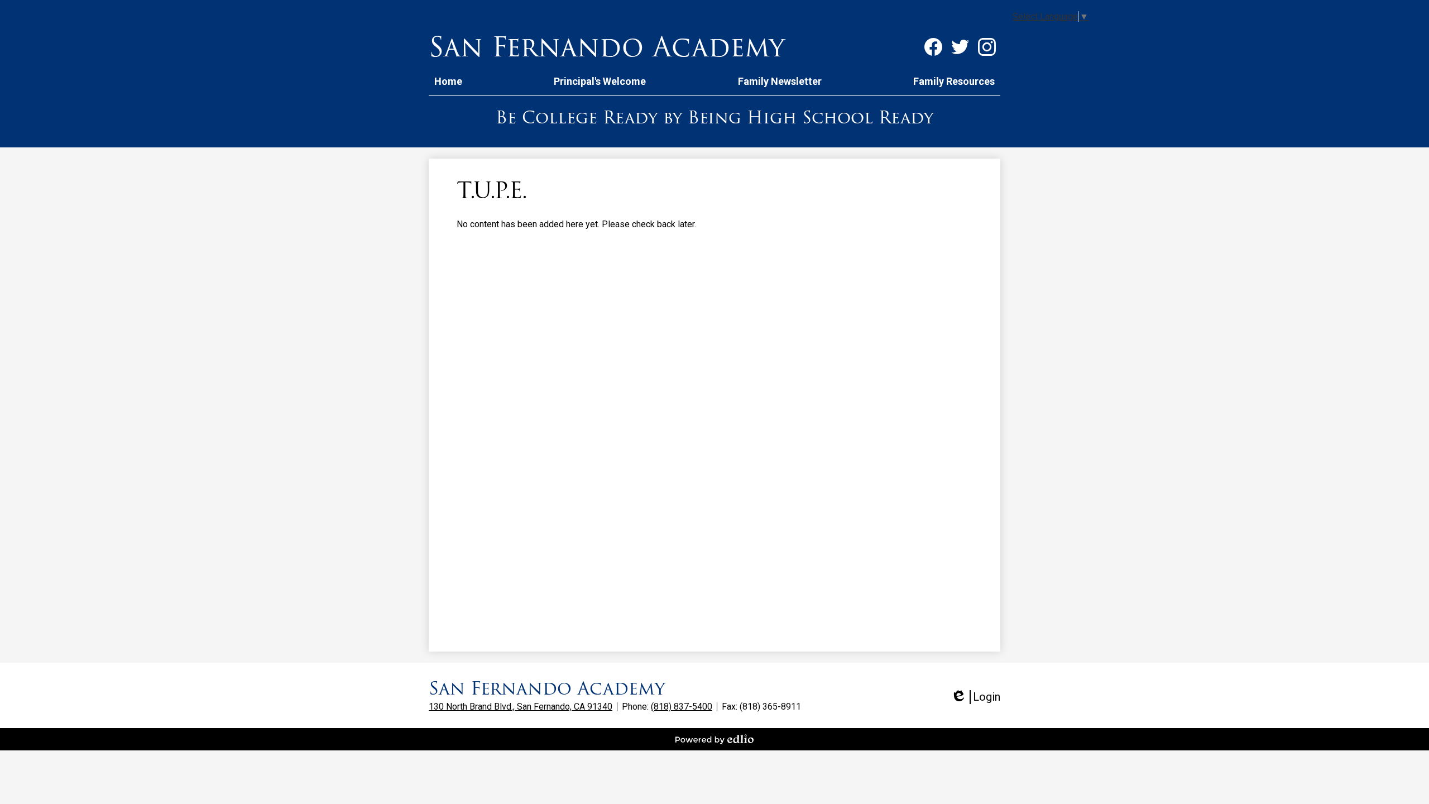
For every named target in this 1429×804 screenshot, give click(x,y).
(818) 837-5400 (681, 706)
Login (975, 697)
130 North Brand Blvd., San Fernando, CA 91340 (520, 706)
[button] (599, 81)
